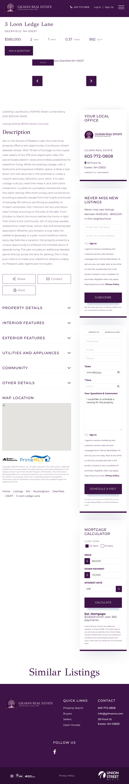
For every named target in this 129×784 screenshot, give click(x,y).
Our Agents (103, 172)
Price (88, 555)
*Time (87, 380)
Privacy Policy (112, 284)
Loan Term (91, 541)
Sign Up (109, 7)
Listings (18, 491)
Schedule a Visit (112, 332)
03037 (9, 496)
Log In (97, 7)
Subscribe (103, 297)
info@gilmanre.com (110, 713)
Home (6, 491)
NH (28, 491)
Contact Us (90, 172)
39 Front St (109, 722)
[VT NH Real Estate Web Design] (108, 775)
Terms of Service (111, 502)
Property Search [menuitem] (73, 708)
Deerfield (58, 491)
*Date (87, 366)
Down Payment (94, 568)
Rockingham (41, 491)
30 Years (93, 545)
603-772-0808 (81, 7)
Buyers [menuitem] (67, 713)
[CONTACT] (19, 50)
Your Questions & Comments (101, 393)
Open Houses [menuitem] (71, 725)
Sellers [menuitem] (67, 719)
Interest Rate (93, 582)
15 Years (109, 545)
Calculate (103, 602)
